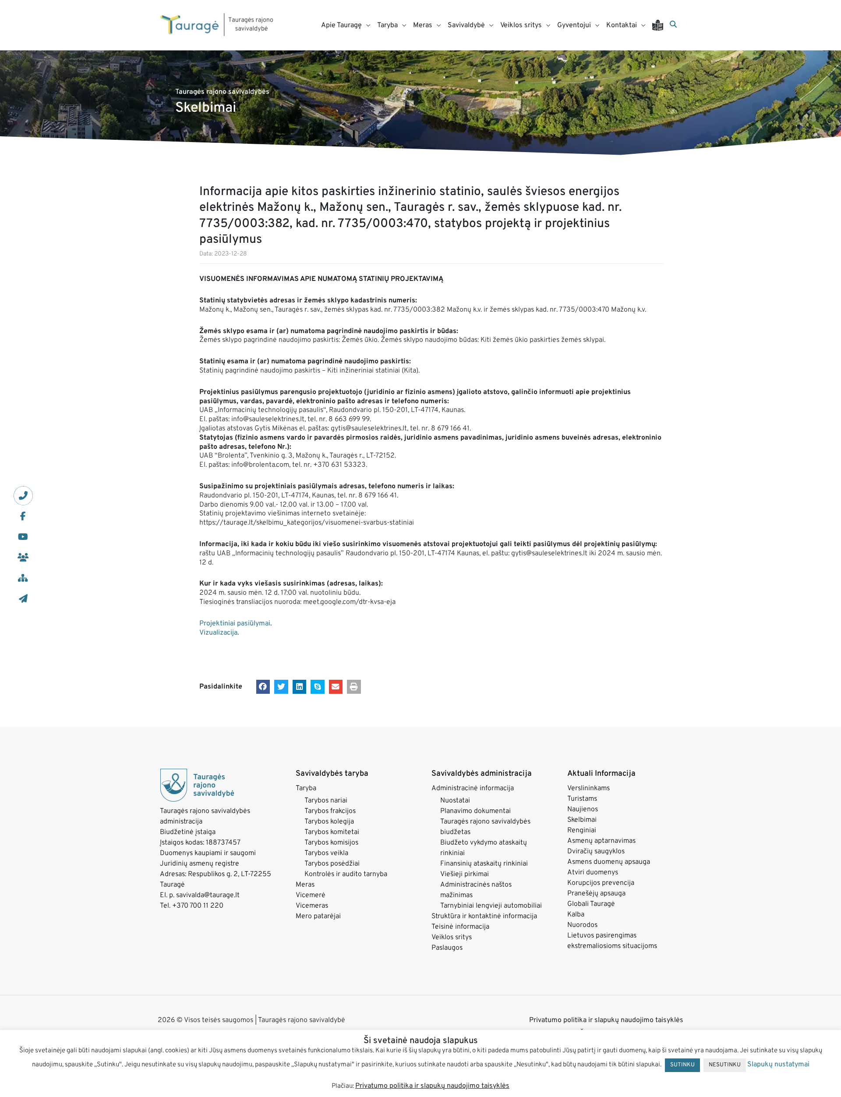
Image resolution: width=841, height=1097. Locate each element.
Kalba (575, 914)
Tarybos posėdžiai (332, 863)
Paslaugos (447, 948)
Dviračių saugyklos (596, 851)
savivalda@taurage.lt (208, 895)
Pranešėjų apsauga (596, 893)
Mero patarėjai (318, 916)
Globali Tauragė (591, 904)
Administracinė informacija (472, 788)
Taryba (306, 788)
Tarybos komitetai (331, 832)
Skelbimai (582, 820)
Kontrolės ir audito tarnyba (345, 874)
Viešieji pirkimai (464, 874)
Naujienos (582, 809)
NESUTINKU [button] (725, 1065)
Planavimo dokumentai (475, 811)
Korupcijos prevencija (600, 883)
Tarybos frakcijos (330, 811)
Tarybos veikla (326, 853)
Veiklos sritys (451, 937)
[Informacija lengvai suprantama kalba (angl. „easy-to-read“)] (661, 25)
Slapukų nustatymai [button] (778, 1064)
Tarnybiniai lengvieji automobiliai (491, 906)
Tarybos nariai (325, 800)
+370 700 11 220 (197, 906)
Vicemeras (312, 906)
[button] (263, 687)
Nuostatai (455, 800)
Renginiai (581, 830)
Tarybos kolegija (329, 821)
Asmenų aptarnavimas (601, 841)
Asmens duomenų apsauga (608, 862)
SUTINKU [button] (682, 1065)
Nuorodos (582, 925)
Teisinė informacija (460, 927)
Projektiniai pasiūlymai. (235, 623)
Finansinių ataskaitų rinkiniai (484, 863)
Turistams (582, 799)
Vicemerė (310, 895)
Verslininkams (588, 788)
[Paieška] (673, 25)
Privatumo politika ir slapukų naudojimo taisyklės (606, 1020)
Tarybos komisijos (331, 842)
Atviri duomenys (592, 872)
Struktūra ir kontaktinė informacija (484, 916)
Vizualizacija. (219, 632)
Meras (305, 884)
